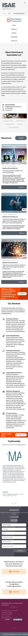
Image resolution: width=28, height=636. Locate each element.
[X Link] (17, 116)
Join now (7, 619)
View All (21, 138)
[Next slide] (15, 503)
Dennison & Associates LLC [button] (10, 168)
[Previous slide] (12, 503)
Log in (17, 619)
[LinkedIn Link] (14, 116)
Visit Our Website (10, 105)
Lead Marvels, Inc (13, 634)
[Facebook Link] (11, 116)
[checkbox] (12, 13)
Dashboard (25, 634)
